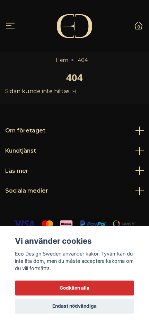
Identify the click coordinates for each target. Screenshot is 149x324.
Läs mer (16, 171)
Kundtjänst (20, 150)
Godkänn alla (74, 288)
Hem (62, 60)
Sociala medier (26, 190)
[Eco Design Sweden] (74, 26)
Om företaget (25, 130)
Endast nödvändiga (74, 306)
